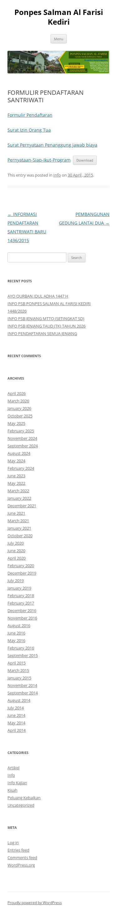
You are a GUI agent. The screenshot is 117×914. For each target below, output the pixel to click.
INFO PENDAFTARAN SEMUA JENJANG (42, 333)
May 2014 (16, 723)
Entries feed (18, 850)
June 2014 (16, 715)
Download (84, 160)
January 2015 (19, 678)
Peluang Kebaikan (24, 797)
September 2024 (22, 446)
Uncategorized (20, 805)
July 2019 (15, 580)
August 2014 (18, 700)
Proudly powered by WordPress (34, 902)
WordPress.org (21, 865)
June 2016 (16, 633)
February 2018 (20, 595)
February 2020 (20, 565)
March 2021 (18, 520)
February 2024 (20, 468)
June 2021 (16, 513)
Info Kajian (17, 782)
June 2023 (16, 476)
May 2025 (16, 423)
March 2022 (18, 490)
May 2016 (16, 640)
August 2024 (18, 453)
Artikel (13, 768)
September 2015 (22, 655)
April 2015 (16, 663)
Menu (58, 38)
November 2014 (22, 685)
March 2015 (18, 670)
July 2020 (15, 543)
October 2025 (19, 416)
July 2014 (15, 708)
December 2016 (21, 610)
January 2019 (19, 588)
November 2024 (22, 438)
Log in (13, 842)
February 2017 (20, 603)
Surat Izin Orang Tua (29, 130)
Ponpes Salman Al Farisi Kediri (58, 17)
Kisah (12, 790)
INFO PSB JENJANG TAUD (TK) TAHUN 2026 (46, 326)
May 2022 (16, 483)
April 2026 (16, 393)
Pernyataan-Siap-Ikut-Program (39, 160)
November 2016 (22, 618)
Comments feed (22, 857)
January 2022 (19, 498)
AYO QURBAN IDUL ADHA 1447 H (37, 296)
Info (57, 175)
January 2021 (19, 528)
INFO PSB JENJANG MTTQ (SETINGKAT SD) (45, 318)
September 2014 (22, 693)
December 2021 (21, 505)
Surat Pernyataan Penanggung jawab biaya (52, 145)
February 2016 (20, 648)
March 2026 (18, 401)
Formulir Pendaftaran (29, 115)
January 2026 (19, 408)
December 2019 (21, 573)
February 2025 (20, 431)
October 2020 (19, 535)
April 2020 (16, 558)
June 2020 (16, 550)
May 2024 (16, 461)
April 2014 (16, 730)
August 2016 (18, 625)
